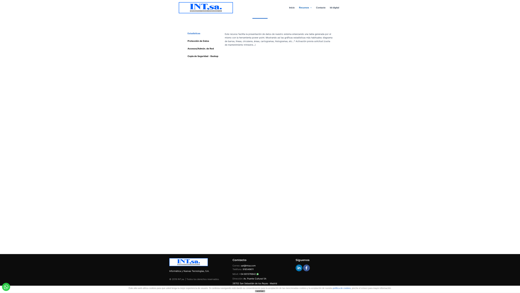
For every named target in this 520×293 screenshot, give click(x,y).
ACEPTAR (260, 291)
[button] (310, 8)
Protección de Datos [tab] (198, 41)
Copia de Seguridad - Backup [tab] (203, 56)
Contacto (321, 8)
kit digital (334, 8)
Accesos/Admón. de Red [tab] (201, 48)
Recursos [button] (304, 8)
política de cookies (342, 288)
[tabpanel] (279, 41)
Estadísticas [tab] (194, 33)
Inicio (292, 8)
